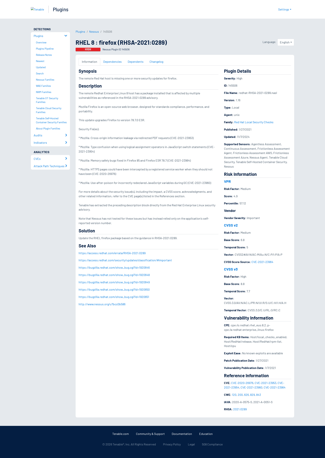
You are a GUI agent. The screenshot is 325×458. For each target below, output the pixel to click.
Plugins (60, 9)
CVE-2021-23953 (265, 383)
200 (240, 394)
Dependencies (112, 61)
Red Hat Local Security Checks (253, 122)
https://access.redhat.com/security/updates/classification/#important (125, 260)
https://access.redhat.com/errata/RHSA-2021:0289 (112, 253)
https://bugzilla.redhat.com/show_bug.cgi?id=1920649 (114, 282)
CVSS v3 (231, 269)
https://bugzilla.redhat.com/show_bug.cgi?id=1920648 (114, 275)
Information (89, 61)
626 (246, 394)
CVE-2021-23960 (251, 387)
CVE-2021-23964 (262, 262)
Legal (191, 444)
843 (258, 394)
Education (206, 433)
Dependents (136, 61)
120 (234, 394)
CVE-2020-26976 (242, 383)
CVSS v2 (231, 225)
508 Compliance (212, 444)
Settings (283, 9)
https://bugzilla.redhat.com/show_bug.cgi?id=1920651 (114, 297)
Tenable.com (120, 433)
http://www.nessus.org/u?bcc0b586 (102, 304)
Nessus (94, 31)
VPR (227, 181)
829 (252, 394)
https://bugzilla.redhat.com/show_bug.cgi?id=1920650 (114, 289)
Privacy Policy (172, 444)
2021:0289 (240, 409)
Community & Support (150, 433)
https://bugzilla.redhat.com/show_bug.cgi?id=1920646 (114, 267)
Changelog (156, 61)
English (285, 42)
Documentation (182, 433)
